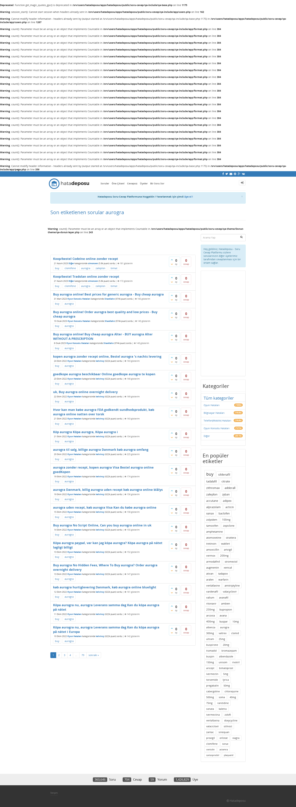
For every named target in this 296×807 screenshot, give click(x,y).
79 (83, 655)
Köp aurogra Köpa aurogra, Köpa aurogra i (85, 432)
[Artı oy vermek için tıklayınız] (172, 260)
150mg (210, 662)
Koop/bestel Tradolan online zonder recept (86, 276)
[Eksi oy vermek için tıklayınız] (172, 264)
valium (210, 597)
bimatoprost (226, 668)
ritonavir (211, 603)
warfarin (223, 579)
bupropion (225, 609)
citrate (225, 481)
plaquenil (228, 755)
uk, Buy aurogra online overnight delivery (85, 392)
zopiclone (228, 525)
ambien (225, 603)
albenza (210, 627)
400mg (210, 621)
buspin (210, 656)
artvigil (228, 549)
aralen (210, 579)
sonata (210, 708)
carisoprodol (212, 755)
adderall (230, 488)
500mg (210, 697)
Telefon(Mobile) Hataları (217, 420)
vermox (210, 555)
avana (223, 615)
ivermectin (212, 674)
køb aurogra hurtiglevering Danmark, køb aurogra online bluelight (104, 587)
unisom (223, 662)
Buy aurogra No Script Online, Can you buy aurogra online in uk (102, 525)
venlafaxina (212, 720)
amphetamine (214, 531)
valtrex (222, 633)
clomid (235, 633)
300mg (210, 633)
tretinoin (211, 543)
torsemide (212, 679)
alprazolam (213, 507)
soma (222, 697)
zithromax (213, 488)
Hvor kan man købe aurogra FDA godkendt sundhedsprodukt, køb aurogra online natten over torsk (103, 412)
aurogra (85, 268)
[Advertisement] (123, 243)
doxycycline (230, 720)
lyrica (226, 679)
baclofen (224, 513)
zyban (226, 494)
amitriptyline (232, 585)
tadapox (223, 573)
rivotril (236, 662)
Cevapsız (132, 183)
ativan (209, 573)
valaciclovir (212, 726)
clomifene (70, 268)
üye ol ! (188, 196)
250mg (210, 609)
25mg (222, 639)
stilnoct (228, 726)
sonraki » (94, 655)
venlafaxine (213, 585)
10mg (235, 621)
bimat (114, 268)
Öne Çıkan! (118, 183)
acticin (229, 507)
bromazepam (229, 650)
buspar (223, 621)
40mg (233, 697)
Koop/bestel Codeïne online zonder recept (85, 259)
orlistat (224, 738)
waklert (225, 543)
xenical (228, 567)
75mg (209, 703)
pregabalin (212, 685)
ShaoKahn (109, 298)
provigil (210, 738)
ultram (210, 639)
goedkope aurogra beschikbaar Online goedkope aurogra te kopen (104, 374)
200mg (224, 555)
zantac (210, 732)
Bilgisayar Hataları (214, 412)
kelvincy (100, 361)
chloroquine (231, 691)
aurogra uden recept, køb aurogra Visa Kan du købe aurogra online (104, 507)
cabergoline (213, 691)
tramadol (211, 650)
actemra (223, 749)
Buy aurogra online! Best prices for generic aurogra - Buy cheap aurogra (108, 294)
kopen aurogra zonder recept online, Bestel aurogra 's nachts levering (107, 356)
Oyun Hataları (74, 361)
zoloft (228, 714)
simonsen (93, 263)
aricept (210, 668)
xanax (210, 513)
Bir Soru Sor (157, 183)
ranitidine (223, 703)
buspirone (212, 644)
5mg (225, 674)
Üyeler (144, 183)
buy (57, 268)
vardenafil (212, 591)
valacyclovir (230, 591)
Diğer (71, 263)
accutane (212, 501)
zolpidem (211, 519)
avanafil (223, 597)
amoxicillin (212, 549)
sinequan (224, 732)
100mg (226, 519)
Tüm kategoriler (219, 398)
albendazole (226, 656)
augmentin (212, 567)
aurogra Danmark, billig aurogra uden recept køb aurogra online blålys (108, 490)
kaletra (223, 708)
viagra (235, 738)
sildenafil (224, 474)
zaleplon (100, 268)
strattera (231, 537)
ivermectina (213, 714)
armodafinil (213, 561)
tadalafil (211, 481)
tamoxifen (212, 525)
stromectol (231, 561)
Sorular (105, 183)
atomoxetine (213, 537)
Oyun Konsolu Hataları (78, 298)
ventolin (210, 749)
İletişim (54, 792)
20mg (226, 644)
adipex (227, 501)
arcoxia (210, 615)
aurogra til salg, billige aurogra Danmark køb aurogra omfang (100, 449)
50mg (227, 685)
